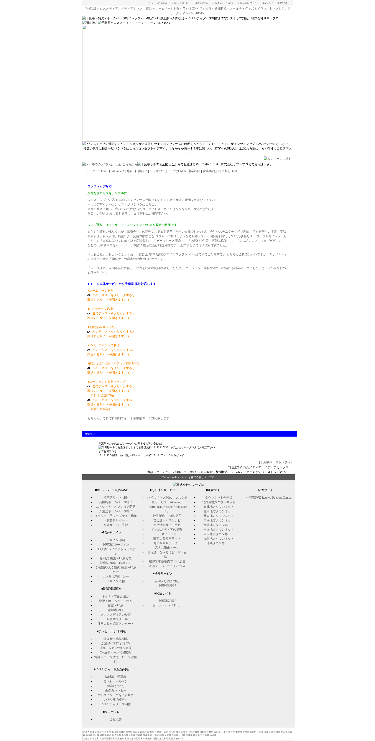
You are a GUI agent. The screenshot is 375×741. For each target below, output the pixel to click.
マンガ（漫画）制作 (115, 576)
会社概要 (116, 719)
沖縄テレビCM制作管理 (116, 648)
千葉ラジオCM (180, 3)
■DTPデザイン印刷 (111, 313)
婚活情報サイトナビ (167, 525)
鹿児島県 (204, 735)
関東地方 (119, 738)
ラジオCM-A (177, 171)
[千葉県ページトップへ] (275, 462)
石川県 (224, 732)
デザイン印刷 (116, 540)
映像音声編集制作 (116, 639)
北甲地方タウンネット (219, 511)
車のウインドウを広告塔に (115, 695)
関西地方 (138, 738)
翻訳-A (142, 171)
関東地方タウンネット (219, 516)
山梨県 (203, 732)
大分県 (182, 735)
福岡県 (160, 735)
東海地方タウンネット (219, 520)
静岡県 (195, 732)
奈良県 (267, 732)
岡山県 (96, 735)
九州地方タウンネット (219, 538)
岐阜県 (246, 732)
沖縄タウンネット (219, 543)
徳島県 (139, 735)
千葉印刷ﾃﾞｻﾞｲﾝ (246, 3)
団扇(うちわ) (115, 686)
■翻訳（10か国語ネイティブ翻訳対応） (114, 363)
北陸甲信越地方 (107, 738)
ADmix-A (118, 171)
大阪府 (284, 732)
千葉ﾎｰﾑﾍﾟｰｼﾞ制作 (222, 3)
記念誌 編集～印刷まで (115, 563)
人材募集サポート (116, 520)
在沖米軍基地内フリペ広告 (167, 561)
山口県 (125, 735)
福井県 (231, 732)
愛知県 (253, 732)
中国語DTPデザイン (115, 544)
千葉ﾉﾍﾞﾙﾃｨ (266, 3)
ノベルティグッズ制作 (115, 704)
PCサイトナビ (167, 534)
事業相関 (194, 171)
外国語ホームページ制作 (115, 511)
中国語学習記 (167, 601)
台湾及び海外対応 (167, 581)
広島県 (117, 735)
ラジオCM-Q (158, 171)
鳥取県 (103, 735)
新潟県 (136, 732)
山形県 (115, 732)
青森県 (93, 732)
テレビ (121, 381)
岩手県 (107, 732)
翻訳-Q (131, 171)
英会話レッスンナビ (167, 520)
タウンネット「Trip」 (167, 605)
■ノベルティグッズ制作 (103, 345)
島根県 (110, 735)
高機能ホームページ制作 (115, 502)
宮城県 (122, 732)
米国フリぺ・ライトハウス (167, 566)
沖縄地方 (175, 738)
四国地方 (157, 738)
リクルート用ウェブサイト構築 (115, 516)
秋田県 (100, 732)
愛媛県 (146, 735)
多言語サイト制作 (116, 497)
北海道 (86, 732)
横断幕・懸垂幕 (115, 677)
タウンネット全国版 (218, 497)
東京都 (179, 732)
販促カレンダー (115, 690)
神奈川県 (187, 732)
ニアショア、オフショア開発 (115, 506)
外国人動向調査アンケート (115, 623)
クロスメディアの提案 (115, 614)
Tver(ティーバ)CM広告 (115, 652)
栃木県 (150, 732)
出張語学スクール (116, 619)
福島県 (129, 732)
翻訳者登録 (115, 610)
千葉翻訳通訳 (200, 3)
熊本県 (196, 735)
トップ (90, 171)
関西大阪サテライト (167, 538)
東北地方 (94, 738)
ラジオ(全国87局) (102, 395)
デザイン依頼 (116, 581)
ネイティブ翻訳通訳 (115, 596)
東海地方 (129, 738)
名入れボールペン (116, 681)
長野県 (210, 732)
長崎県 (175, 735)
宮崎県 (189, 735)
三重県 (260, 732)
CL (182, 738)
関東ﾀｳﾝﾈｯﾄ (283, 3)
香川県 (132, 735)
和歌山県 (275, 732)
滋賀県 (238, 732)
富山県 (217, 732)
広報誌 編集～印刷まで (115, 558)
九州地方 (166, 738)
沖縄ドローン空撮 (106, 657)
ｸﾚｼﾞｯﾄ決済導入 (158, 3)
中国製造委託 (167, 585)
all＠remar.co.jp (138, 455)
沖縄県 (213, 735)
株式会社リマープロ (202, 477)
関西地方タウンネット (219, 525)
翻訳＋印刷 (115, 605)
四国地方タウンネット (219, 534)
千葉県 (165, 732)
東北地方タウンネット (219, 506)
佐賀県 (167, 735)
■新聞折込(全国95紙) (101, 327)
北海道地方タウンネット (218, 502)
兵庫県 (89, 735)
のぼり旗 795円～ (115, 699)
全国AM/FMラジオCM (115, 643)
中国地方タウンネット (219, 529)
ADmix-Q (103, 171)
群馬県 (143, 732)
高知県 (153, 735)
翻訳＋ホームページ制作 (115, 601)
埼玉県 (172, 732)
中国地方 (147, 738)
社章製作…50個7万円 (167, 516)
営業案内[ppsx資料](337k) (220, 171)
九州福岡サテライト (167, 543)
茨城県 (158, 732)
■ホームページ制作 (100, 290)
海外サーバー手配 (116, 525)
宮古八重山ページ (167, 547)
